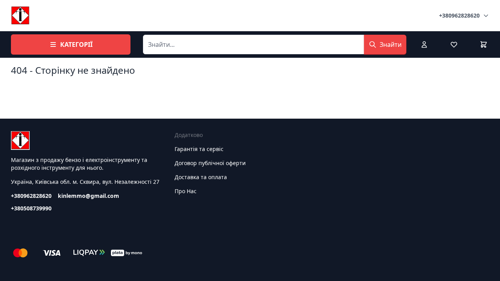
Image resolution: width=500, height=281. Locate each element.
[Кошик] (483, 44)
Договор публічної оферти (210, 163)
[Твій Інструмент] (20, 15)
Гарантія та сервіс (199, 149)
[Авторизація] (424, 44)
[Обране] (453, 44)
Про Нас (185, 191)
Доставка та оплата (201, 177)
